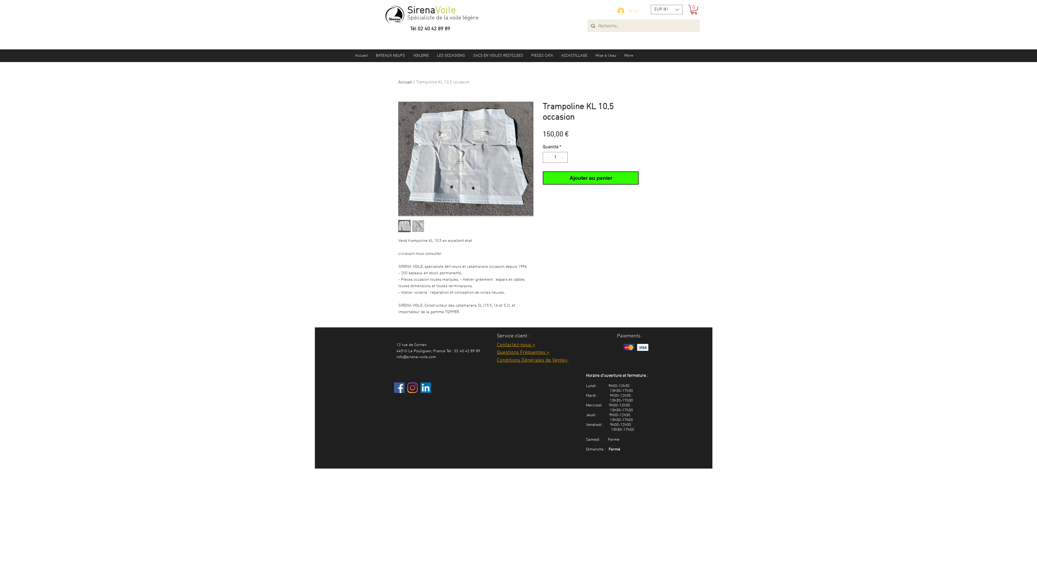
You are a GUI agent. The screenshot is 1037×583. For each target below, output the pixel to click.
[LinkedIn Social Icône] (425, 387)
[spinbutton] (555, 157)
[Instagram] (412, 387)
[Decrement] (547, 157)
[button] (667, 9)
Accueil (405, 82)
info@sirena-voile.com (416, 357)
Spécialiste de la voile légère (443, 18)
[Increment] (563, 157)
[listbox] (667, 9)
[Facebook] (399, 387)
